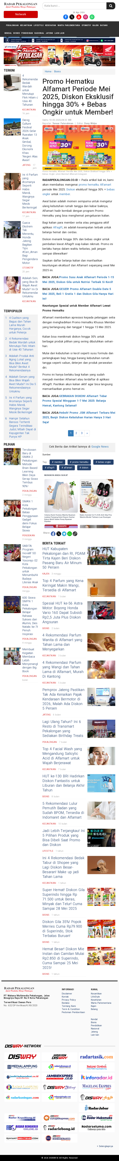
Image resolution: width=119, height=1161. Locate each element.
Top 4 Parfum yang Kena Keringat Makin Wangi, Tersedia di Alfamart (62, 585)
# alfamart (67, 467)
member (64, 194)
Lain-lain (59, 33)
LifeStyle (39, 25)
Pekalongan (12, 25)
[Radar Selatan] (59, 1138)
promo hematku (89, 185)
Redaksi (65, 1003)
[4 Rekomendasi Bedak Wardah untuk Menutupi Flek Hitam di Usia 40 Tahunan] (12, 82)
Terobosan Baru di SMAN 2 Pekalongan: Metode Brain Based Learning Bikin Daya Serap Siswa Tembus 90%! (30, 468)
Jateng (49, 33)
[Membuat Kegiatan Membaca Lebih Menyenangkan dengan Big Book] (12, 656)
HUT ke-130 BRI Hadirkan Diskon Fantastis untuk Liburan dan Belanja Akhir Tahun (63, 783)
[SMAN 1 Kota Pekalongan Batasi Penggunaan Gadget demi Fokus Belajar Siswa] (12, 508)
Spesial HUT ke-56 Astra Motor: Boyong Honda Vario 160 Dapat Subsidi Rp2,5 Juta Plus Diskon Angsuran (62, 613)
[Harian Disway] (59, 1056)
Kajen (96, 25)
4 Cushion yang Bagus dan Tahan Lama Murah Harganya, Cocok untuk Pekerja (18, 325)
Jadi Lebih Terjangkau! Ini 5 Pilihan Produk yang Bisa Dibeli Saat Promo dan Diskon (63, 838)
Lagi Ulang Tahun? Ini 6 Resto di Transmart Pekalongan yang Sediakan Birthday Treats (62, 728)
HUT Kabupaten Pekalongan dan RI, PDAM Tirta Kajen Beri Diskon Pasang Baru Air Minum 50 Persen (63, 558)
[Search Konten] (110, 6)
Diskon (70, 189)
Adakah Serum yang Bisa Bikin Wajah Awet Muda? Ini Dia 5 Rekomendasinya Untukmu (33, 287)
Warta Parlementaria (69, 25)
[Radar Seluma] (97, 1128)
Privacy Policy (69, 1000)
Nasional (39, 33)
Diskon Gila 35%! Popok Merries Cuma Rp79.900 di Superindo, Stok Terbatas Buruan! (62, 929)
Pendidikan (27, 33)
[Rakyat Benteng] (22, 1138)
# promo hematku (79, 462)
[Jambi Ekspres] (59, 1077)
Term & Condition (71, 1009)
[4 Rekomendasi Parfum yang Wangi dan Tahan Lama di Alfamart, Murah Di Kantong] (101, 670)
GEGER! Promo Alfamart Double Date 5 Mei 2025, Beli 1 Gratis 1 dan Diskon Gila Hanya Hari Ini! (77, 294)
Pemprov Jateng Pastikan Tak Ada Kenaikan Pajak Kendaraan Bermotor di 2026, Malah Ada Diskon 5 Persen (63, 699)
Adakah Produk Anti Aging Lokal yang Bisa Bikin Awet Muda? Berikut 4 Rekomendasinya (19, 363)
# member (57, 462)
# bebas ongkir (103, 462)
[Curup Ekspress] (59, 1117)
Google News (100, 447)
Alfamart (105, 185)
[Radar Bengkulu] (22, 1128)
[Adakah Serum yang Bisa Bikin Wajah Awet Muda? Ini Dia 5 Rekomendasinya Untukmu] (12, 285)
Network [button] (20, 14)
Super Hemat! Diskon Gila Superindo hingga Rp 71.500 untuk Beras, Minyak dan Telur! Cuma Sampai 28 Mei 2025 (63, 899)
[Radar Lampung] (22, 1087)
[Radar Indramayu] (59, 1066)
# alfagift (49, 467)
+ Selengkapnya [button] (105, 1146)
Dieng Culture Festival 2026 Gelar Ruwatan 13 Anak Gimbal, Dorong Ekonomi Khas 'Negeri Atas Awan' (30, 140)
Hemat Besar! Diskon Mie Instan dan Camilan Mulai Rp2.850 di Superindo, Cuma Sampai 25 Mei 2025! (63, 958)
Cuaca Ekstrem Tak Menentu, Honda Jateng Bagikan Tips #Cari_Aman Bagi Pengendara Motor (30, 243)
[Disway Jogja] (97, 1097)
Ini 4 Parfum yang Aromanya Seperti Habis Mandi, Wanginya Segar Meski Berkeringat (30, 191)
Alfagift (58, 227)
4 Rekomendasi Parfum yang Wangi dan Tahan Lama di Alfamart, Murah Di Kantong (63, 669)
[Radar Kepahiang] (22, 1117)
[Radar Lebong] (59, 1128)
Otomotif (86, 25)
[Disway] (22, 1056)
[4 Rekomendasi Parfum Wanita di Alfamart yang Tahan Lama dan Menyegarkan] (101, 642)
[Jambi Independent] (22, 1077)
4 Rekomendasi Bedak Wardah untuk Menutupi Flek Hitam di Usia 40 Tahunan (20, 344)
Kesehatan (50, 25)
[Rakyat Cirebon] (97, 1066)
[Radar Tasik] (97, 1056)
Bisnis (16, 33)
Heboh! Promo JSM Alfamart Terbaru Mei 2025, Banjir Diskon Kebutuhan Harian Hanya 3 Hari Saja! (78, 417)
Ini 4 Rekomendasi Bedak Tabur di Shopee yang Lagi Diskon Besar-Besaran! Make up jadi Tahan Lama (63, 867)
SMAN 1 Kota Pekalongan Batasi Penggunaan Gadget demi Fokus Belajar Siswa (30, 516)
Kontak (65, 996)
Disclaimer (67, 993)
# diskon (84, 467)
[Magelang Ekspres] (97, 1087)
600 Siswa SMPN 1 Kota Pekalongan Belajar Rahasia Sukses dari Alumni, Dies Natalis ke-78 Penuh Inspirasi (30, 616)
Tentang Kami (69, 1006)
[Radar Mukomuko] (97, 1117)
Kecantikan (26, 25)
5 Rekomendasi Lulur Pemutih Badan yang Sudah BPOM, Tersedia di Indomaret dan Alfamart (63, 810)
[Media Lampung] (22, 1066)
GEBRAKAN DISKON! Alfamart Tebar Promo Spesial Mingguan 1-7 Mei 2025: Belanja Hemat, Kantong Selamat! (74, 401)
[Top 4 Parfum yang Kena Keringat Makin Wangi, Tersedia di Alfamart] (101, 588)
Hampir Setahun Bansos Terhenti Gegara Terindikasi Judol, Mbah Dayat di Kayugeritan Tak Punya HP (20, 428)
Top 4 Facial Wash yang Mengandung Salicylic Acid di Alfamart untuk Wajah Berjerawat (62, 756)
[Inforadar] (97, 1077)
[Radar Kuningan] (22, 1097)
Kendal (8, 33)
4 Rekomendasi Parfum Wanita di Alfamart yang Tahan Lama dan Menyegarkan (62, 642)
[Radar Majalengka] (59, 1097)
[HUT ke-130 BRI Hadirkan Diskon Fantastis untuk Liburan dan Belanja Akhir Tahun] (101, 783)
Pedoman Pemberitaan (73, 1012)
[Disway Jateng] (59, 1087)
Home (48, 71)
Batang (104, 25)
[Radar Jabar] (97, 1107)
